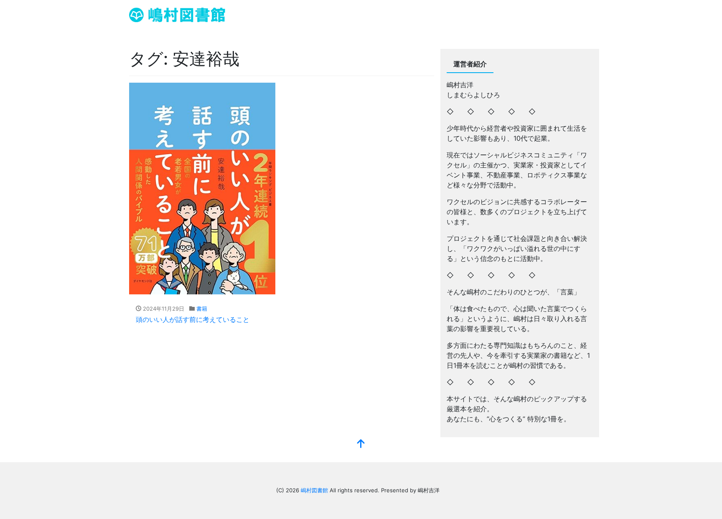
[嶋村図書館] (177, 14)
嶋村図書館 (314, 490)
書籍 (201, 308)
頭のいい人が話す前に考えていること (192, 319)
